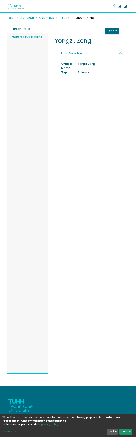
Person (64, 18)
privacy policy (49, 424)
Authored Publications (26, 37)
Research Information (37, 18)
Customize (9, 431)
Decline (112, 431)
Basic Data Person (73, 53)
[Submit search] (108, 6)
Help (114, 6)
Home (11, 18)
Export (112, 31)
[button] (125, 6)
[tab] (92, 53)
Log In (119, 6)
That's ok (125, 431)
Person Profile (21, 29)
